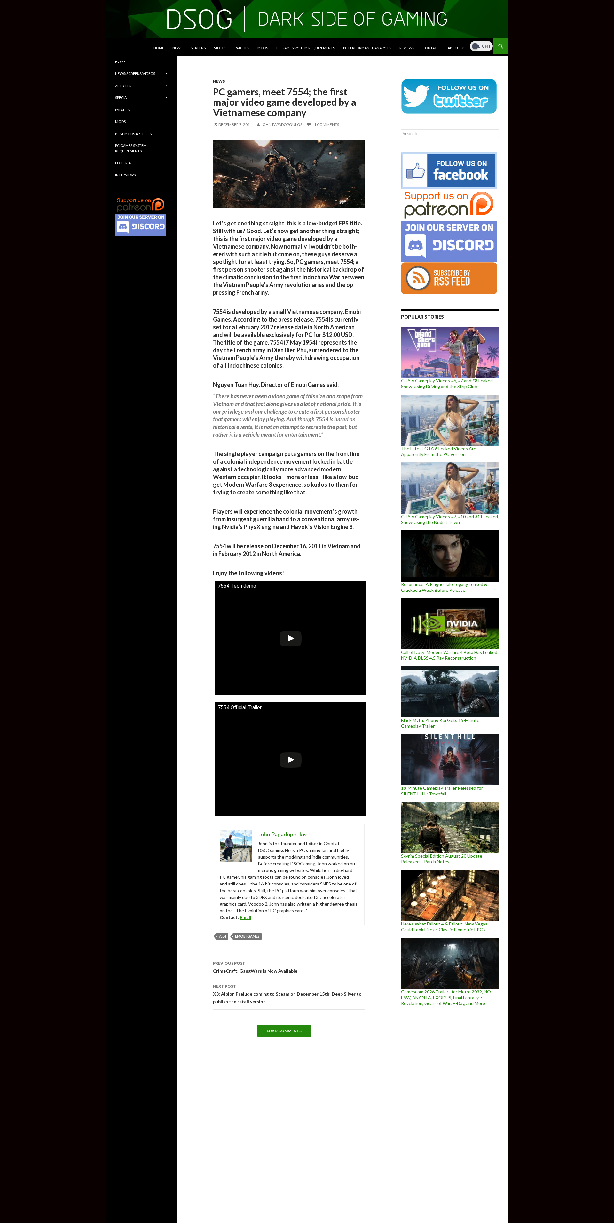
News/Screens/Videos (135, 73)
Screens (198, 48)
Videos (220, 48)
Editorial (124, 163)
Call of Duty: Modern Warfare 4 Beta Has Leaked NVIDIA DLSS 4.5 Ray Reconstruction (449, 655)
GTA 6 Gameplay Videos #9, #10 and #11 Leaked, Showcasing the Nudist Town (450, 519)
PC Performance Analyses (367, 48)
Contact (430, 48)
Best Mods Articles (133, 134)
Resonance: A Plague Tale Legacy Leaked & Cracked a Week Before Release (444, 587)
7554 (222, 936)
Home (159, 48)
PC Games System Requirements (305, 48)
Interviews (125, 175)
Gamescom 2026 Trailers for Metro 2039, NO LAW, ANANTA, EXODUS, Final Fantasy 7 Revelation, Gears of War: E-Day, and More (446, 997)
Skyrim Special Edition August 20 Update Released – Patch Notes (441, 858)
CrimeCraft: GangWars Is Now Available (255, 967)
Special (122, 97)
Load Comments (284, 1030)
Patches (242, 48)
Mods (262, 48)
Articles (123, 86)
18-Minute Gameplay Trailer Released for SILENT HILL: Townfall (442, 790)
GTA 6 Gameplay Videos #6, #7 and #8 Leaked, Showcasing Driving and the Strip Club (447, 383)
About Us (456, 48)
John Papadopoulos (281, 124)
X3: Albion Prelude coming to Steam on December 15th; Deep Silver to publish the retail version (287, 994)
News (177, 48)
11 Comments (325, 124)
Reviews (406, 48)
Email (245, 917)
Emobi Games (247, 936)
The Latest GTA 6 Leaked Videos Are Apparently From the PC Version (438, 451)
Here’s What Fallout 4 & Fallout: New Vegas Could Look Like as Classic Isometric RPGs (444, 926)
